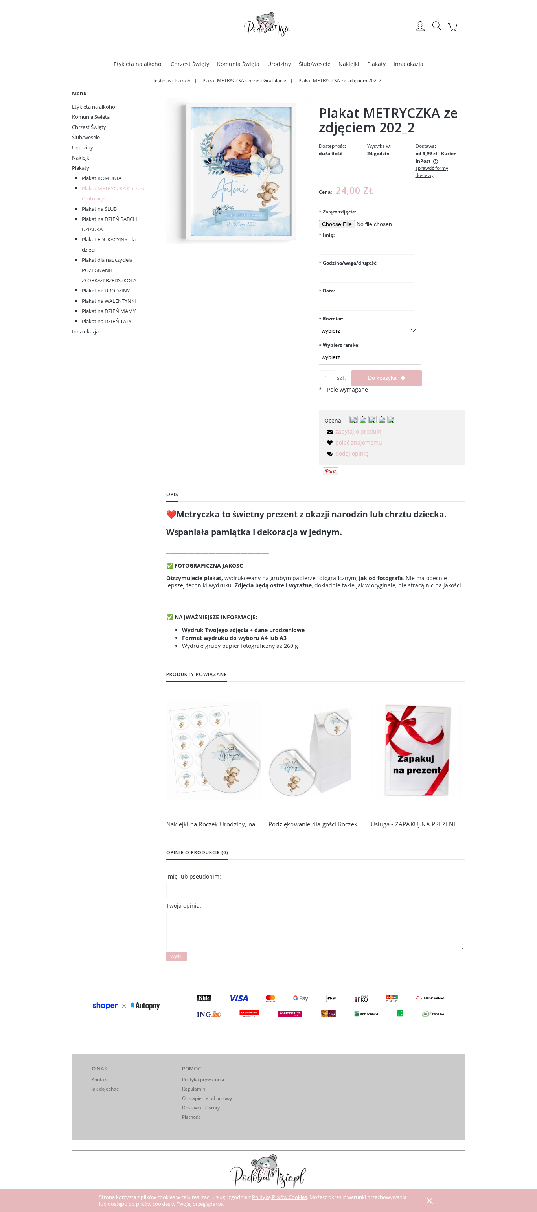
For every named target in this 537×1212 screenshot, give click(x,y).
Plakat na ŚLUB (99, 208)
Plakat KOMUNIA (101, 178)
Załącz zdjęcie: (337, 211)
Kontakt (100, 1079)
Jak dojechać (105, 1088)
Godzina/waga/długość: (348, 262)
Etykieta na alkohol (94, 106)
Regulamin (193, 1088)
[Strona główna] (268, 26)
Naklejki (81, 157)
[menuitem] (138, 64)
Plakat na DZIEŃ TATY (106, 321)
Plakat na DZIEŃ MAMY (109, 310)
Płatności (192, 1117)
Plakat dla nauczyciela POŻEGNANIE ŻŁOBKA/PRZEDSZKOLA (109, 270)
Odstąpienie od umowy (207, 1098)
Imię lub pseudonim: (193, 876)
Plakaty (80, 167)
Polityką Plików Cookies (279, 1197)
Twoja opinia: (183, 905)
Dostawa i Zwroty (201, 1107)
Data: (327, 290)
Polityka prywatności (204, 1079)
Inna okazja (85, 331)
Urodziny (82, 147)
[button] (352, 431)
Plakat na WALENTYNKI (109, 300)
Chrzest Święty (89, 127)
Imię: (327, 235)
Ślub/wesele (86, 137)
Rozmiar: (331, 318)
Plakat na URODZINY (106, 290)
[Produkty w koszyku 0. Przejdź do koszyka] (453, 31)
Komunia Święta (91, 116)
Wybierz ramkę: (339, 345)
